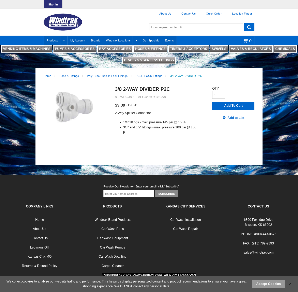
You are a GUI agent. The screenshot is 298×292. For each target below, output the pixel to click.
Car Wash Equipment (112, 238)
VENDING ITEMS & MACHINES (26, 49)
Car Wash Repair (185, 229)
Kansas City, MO (39, 256)
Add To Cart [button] (233, 105)
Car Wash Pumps (112, 247)
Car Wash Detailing (112, 256)
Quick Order (214, 13)
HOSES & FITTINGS (150, 49)
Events (169, 40)
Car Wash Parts (112, 229)
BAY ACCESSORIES (115, 49)
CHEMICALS (285, 49)
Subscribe (166, 193)
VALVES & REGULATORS (251, 49)
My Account (77, 40)
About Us (165, 13)
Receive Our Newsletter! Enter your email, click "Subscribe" (141, 186)
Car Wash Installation (185, 219)
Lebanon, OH (39, 247)
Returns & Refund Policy (39, 266)
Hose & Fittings (69, 75)
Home (47, 75)
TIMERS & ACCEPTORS (188, 49)
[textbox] (196, 27)
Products (52, 40)
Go (249, 27)
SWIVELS (219, 49)
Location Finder (242, 13)
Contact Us (188, 13)
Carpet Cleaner (113, 266)
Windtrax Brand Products (113, 219)
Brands (95, 40)
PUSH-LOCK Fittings (149, 75)
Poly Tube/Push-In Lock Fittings (107, 75)
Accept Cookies (268, 284)
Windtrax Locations (118, 40)
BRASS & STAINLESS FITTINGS (149, 60)
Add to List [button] (235, 118)
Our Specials (151, 40)
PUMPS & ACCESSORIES (75, 49)
